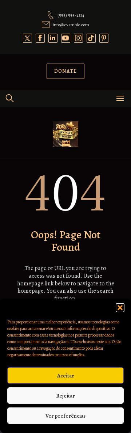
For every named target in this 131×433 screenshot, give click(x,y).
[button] (120, 307)
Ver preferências (65, 415)
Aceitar (65, 375)
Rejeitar (65, 395)
